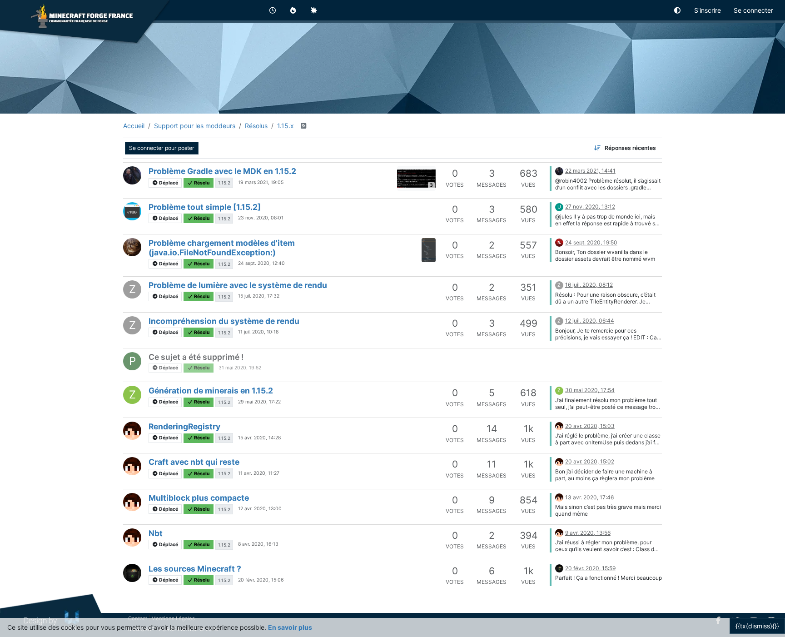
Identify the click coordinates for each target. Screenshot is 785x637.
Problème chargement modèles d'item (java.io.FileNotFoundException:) (222, 247)
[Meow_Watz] (132, 247)
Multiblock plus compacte (199, 498)
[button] (677, 10)
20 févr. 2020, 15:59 (590, 568)
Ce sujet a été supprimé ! (196, 357)
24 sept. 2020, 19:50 (591, 242)
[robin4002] (559, 242)
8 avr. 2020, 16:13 (258, 544)
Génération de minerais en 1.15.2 (211, 390)
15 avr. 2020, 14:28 (259, 438)
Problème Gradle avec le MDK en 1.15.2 (222, 171)
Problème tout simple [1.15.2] (205, 207)
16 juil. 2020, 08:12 (589, 284)
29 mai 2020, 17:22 (259, 402)
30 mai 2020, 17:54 (590, 390)
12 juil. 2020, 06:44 (589, 320)
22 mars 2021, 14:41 (590, 170)
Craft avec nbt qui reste (194, 462)
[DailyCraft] (132, 431)
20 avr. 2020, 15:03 (590, 426)
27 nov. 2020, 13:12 (590, 206)
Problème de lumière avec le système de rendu (238, 285)
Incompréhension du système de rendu (224, 321)
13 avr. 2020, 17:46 (589, 497)
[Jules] (132, 211)
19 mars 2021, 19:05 (260, 182)
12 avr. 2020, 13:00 (260, 509)
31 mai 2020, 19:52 (240, 368)
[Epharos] (132, 573)
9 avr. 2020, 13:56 (588, 532)
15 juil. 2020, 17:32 (258, 296)
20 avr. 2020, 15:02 (589, 461)
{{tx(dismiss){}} (757, 626)
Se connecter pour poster (161, 147)
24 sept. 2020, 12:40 (261, 263)
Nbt (156, 533)
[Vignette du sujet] (429, 250)
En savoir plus (290, 627)
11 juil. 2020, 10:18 (258, 332)
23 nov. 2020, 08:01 (260, 218)
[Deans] (132, 175)
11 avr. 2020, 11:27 (258, 473)
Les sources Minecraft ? (195, 568)
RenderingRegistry (184, 426)
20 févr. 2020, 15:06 (261, 580)
